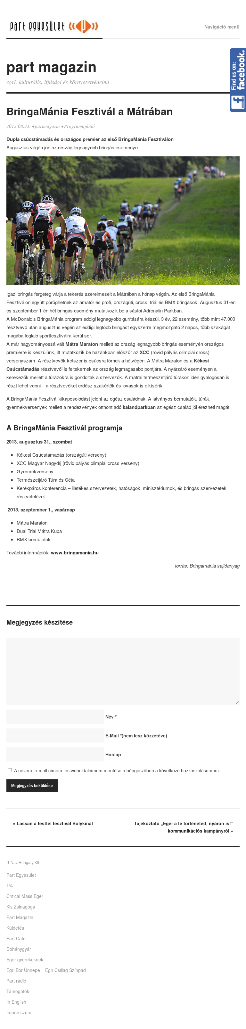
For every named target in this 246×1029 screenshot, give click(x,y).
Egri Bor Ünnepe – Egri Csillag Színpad (46, 970)
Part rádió (16, 980)
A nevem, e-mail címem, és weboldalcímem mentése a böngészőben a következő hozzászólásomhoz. (117, 770)
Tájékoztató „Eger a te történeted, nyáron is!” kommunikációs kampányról (183, 827)
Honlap (113, 754)
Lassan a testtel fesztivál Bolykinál (53, 823)
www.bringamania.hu (75, 552)
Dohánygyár (18, 949)
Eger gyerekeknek (24, 959)
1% (9, 885)
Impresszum (18, 1012)
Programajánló (79, 126)
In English (16, 1002)
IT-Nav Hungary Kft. (23, 862)
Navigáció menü (222, 26)
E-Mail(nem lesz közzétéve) (136, 735)
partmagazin (47, 126)
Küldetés (15, 928)
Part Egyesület (21, 875)
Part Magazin (19, 917)
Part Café (16, 938)
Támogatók (17, 991)
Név (111, 716)
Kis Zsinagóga (20, 906)
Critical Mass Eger (24, 896)
